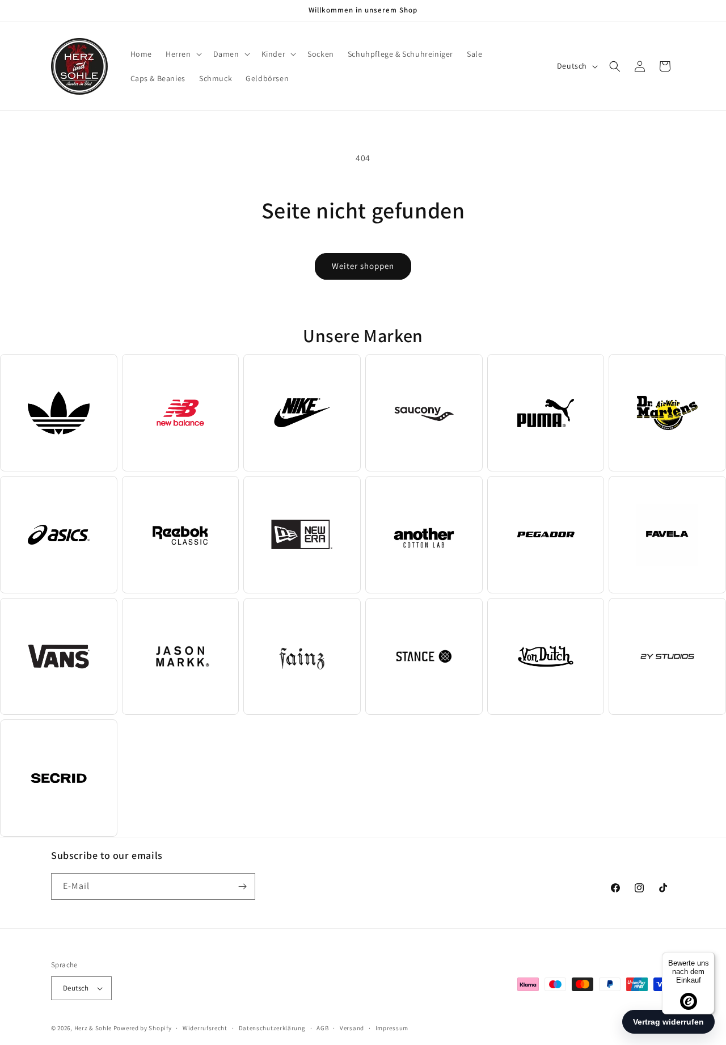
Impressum (391, 1028)
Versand (352, 1028)
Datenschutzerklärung (272, 1028)
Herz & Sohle (93, 1028)
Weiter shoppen (363, 265)
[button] (182, 54)
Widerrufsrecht (205, 1028)
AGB (322, 1028)
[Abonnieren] (242, 886)
